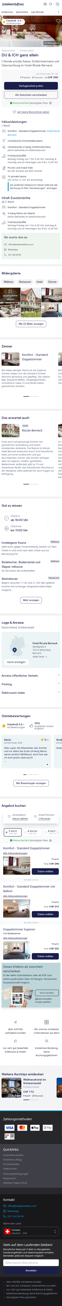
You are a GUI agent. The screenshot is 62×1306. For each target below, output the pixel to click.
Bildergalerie (53, 43)
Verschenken (47, 992)
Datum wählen (20, 818)
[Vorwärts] (57, 832)
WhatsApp (13, 249)
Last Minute (37, 12)
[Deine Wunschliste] (50, 4)
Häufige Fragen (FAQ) (15, 1182)
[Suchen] (57, 4)
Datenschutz (10, 1168)
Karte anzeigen (16, 662)
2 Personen (44, 818)
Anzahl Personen (46, 814)
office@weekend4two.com (20, 244)
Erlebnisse (7, 12)
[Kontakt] (45, 4)
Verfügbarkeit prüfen (31, 85)
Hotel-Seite (38, 656)
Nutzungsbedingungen (15, 1173)
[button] (16, 865)
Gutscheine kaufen (13, 1155)
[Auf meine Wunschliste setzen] (58, 21)
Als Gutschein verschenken (31, 94)
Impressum (9, 1178)
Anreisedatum (19, 814)
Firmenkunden (11, 1164)
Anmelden (31, 1270)
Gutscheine (22, 12)
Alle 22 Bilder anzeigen (31, 323)
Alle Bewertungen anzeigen (31, 783)
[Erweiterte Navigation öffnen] (59, 12)
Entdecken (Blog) (12, 1159)
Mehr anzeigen (31, 600)
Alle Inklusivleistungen (15, 853)
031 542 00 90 (14, 254)
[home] (22, 4)
